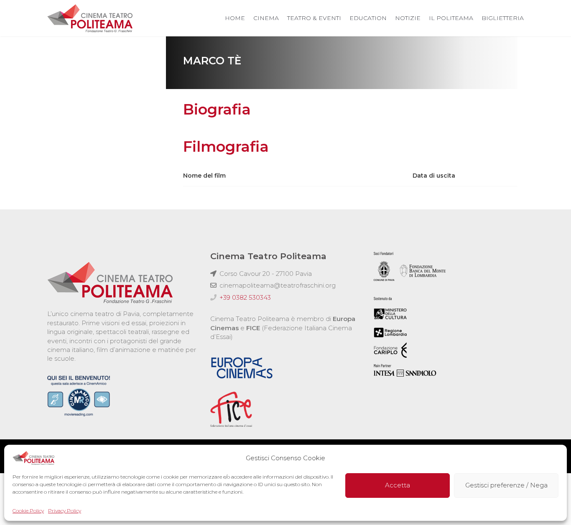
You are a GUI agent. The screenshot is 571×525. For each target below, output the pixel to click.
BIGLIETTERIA (503, 18)
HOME (235, 18)
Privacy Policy (64, 510)
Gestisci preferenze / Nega (506, 485)
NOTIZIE (408, 18)
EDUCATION (368, 18)
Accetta (397, 485)
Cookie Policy (28, 510)
